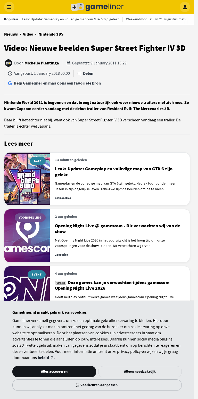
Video (28, 34)
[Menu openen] (9, 7)
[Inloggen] (185, 7)
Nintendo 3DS (50, 34)
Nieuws (11, 34)
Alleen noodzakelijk (140, 371)
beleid (43, 358)
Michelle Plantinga (41, 63)
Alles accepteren (54, 371)
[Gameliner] (97, 7)
